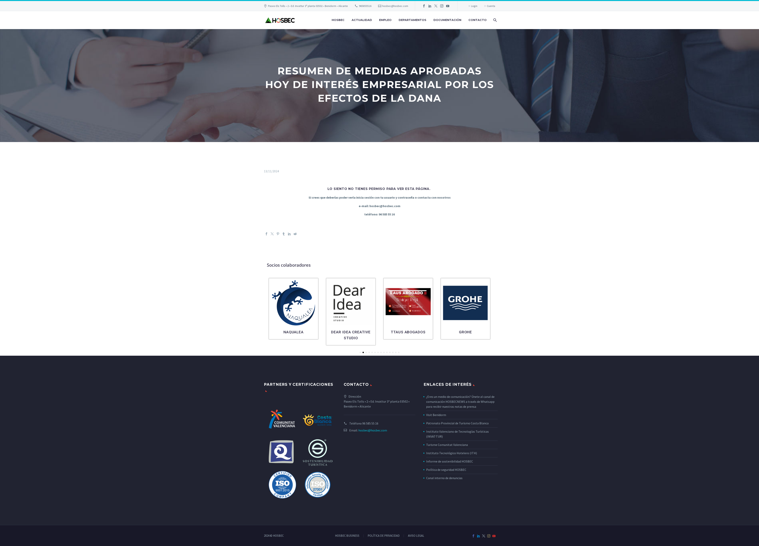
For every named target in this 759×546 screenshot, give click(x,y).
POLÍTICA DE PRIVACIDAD (384, 535)
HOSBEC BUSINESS (347, 535)
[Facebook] (424, 6)
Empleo (385, 20)
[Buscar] (494, 20)
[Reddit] (295, 233)
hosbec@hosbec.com (395, 6)
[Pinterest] (277, 233)
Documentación (447, 20)
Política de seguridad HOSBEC (446, 470)
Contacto (477, 20)
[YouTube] (448, 6)
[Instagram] (442, 6)
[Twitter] (436, 6)
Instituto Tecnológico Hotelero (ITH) (451, 453)
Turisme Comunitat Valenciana (447, 445)
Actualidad (362, 20)
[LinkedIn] (430, 6)
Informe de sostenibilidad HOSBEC (450, 461)
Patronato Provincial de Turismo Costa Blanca (457, 423)
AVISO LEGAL (416, 535)
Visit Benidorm (436, 415)
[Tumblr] (283, 233)
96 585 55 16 (370, 423)
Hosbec (338, 20)
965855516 (365, 6)
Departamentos (412, 20)
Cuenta (491, 6)
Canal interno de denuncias (444, 478)
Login (474, 6)
